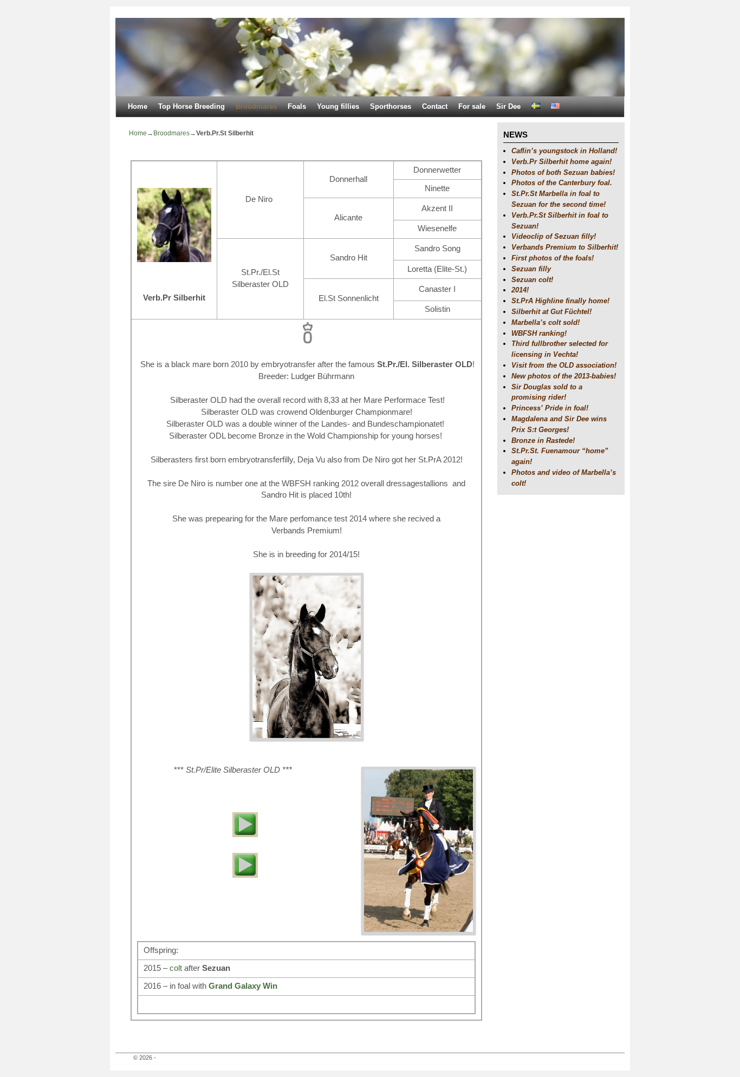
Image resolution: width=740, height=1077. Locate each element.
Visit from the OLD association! (563, 365)
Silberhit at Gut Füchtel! (551, 312)
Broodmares (256, 106)
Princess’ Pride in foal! (549, 408)
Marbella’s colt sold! (545, 322)
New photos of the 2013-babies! (563, 376)
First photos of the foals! (552, 258)
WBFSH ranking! (539, 333)
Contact (434, 106)
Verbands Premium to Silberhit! (564, 247)
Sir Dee (508, 106)
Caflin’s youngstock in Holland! (564, 151)
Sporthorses (390, 106)
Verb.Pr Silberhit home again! (561, 162)
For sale (471, 106)
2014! (520, 290)
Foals (297, 106)
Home (137, 106)
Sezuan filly (531, 269)
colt (176, 968)
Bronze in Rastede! (543, 440)
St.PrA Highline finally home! (560, 301)
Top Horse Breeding (191, 106)
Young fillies (338, 106)
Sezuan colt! (532, 280)
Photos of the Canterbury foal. (561, 183)
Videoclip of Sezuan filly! (553, 236)
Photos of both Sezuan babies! (563, 172)
